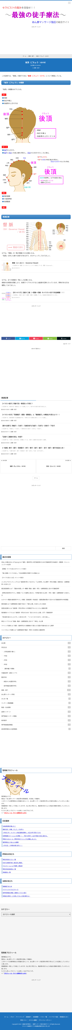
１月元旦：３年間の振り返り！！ (12, 845)
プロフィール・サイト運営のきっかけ (15, 813)
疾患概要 (35, 1017)
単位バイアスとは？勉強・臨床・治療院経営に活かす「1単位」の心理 (22, 621)
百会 (10, 153)
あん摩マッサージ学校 (35, 694)
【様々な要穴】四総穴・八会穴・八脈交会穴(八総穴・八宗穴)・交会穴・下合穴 (28, 426)
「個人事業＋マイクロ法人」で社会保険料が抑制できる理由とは (20, 573)
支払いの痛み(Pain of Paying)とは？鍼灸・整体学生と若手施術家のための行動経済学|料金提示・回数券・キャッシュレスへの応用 (35, 563)
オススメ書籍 (33, 1020)
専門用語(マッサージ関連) (35, 716)
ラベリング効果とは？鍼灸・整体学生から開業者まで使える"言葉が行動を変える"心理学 (27, 625)
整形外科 (35, 677)
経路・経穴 (37, 68)
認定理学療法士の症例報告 (35, 729)
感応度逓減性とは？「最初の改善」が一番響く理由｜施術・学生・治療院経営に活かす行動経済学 (30, 588)
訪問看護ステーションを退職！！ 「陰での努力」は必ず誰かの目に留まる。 (25, 836)
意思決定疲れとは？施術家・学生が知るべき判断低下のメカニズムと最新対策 (24, 608)
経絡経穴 (28, 1017)
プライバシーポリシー (45, 1020)
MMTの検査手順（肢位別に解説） (13, 863)
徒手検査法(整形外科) (37, 686)
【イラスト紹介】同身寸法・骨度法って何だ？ (17, 404)
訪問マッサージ (35, 712)
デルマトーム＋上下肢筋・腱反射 (12, 866)
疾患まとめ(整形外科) (37, 681)
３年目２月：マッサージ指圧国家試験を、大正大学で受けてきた (22, 832)
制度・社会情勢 (35, 707)
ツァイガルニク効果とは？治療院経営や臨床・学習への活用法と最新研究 (23, 630)
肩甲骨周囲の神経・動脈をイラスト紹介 (14, 893)
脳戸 (5, 150)
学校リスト (23, 1020)
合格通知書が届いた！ (9, 826)
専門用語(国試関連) (35, 725)
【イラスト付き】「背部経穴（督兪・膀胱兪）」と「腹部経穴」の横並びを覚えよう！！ (30, 415)
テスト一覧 (43, 1017)
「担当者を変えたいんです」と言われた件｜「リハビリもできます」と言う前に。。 (25, 617)
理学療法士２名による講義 (11, 842)
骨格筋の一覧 (7, 872)
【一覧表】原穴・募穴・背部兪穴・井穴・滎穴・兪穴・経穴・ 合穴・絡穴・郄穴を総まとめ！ (33, 448)
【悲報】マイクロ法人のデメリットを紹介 (13, 569)
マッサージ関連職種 (35, 703)
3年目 (37, 664)
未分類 (35, 643)
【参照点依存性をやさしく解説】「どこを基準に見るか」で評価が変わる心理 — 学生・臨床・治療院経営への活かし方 (35, 594)
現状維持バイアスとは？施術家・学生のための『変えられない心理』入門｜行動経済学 (27, 612)
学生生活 (35, 647)
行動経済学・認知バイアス (35, 673)
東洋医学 (35, 720)
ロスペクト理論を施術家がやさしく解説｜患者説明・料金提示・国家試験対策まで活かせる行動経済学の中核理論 (34, 599)
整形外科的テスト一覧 (9, 859)
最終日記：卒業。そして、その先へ (13, 829)
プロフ (12, 1017)
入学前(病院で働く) (37, 651)
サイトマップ (20, 1017)
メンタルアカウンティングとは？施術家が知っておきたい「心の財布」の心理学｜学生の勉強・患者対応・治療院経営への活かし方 (35, 583)
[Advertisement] (36, 41)
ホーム (36, 478)
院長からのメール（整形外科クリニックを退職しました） (20, 839)
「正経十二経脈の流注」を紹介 (11, 437)
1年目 (37, 656)
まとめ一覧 (35, 699)
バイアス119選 (53, 1017)
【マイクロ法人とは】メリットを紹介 (12, 577)
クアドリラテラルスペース (10, 889)
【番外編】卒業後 (37, 668)
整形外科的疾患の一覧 (9, 869)
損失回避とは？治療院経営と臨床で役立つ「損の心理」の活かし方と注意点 (23, 604)
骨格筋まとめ (64, 1017)
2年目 (37, 660)
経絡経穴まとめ (7, 886)
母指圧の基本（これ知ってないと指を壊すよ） (16, 896)
